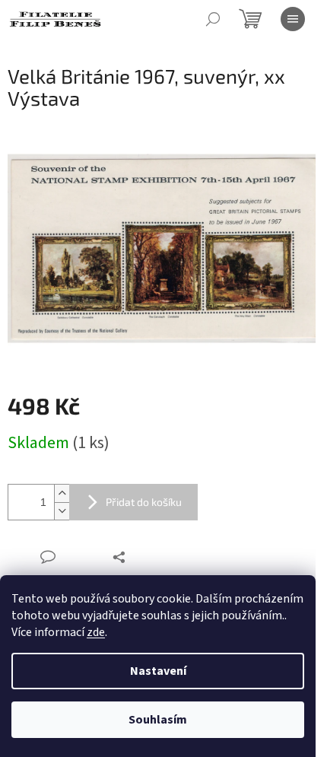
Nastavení (158, 671)
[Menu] (293, 19)
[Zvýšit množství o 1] (61, 493)
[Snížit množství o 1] (61, 511)
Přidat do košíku (144, 501)
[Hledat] (213, 19)
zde (96, 632)
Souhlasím (158, 719)
